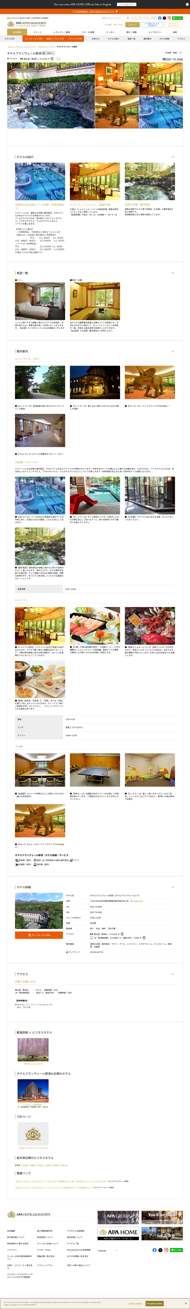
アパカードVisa (43, 1249)
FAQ (146, 18)
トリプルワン (155, 32)
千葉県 (48, 1165)
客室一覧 (131, 38)
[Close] (186, 1303)
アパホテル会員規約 (76, 1230)
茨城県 (25, 1165)
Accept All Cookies (154, 1303)
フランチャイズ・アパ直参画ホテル (60, 1187)
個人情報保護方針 (45, 1230)
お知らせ (96, 38)
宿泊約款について (45, 1237)
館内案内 (147, 38)
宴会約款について (75, 1237)
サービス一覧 (73, 1243)
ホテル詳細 (164, 38)
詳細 (58, 59)
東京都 (55, 1165)
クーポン (110, 32)
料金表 (168, 52)
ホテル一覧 (136, 18)
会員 (175, 32)
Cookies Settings (135, 1303)
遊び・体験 (131, 32)
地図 (175, 52)
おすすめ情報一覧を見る (77, 1256)
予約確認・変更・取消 (114, 24)
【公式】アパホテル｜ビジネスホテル (29, 1181)
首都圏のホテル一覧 (66, 1181)
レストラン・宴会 (61, 32)
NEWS (153, 18)
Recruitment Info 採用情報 (78, 1249)
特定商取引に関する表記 (17, 1243)
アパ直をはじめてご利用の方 (152, 24)
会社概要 (11, 1230)
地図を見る (138, 901)
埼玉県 (40, 1165)
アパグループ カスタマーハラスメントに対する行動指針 (20, 1275)
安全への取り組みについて (78, 1265)
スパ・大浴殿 (88, 32)
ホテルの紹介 (113, 38)
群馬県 (32, 1165)
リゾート (37, 32)
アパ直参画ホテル (83, 1187)
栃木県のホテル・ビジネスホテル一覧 (91, 1181)
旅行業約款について (16, 1237)
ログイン (132, 24)
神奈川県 (64, 1165)
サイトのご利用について (47, 1243)
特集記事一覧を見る (46, 1256)
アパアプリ (12, 1249)
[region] (95, 39)
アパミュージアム (45, 1265)
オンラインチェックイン (174, 24)
